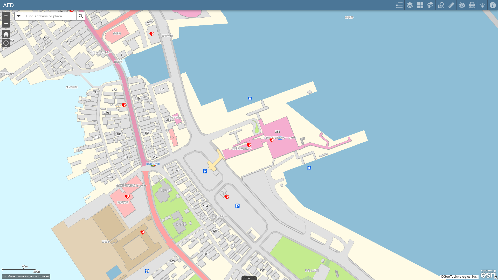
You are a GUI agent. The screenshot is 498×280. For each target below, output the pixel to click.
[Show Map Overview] (496, 278)
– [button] (6, 23)
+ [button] (6, 15)
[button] (18, 16)
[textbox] (50, 16)
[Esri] (488, 274)
